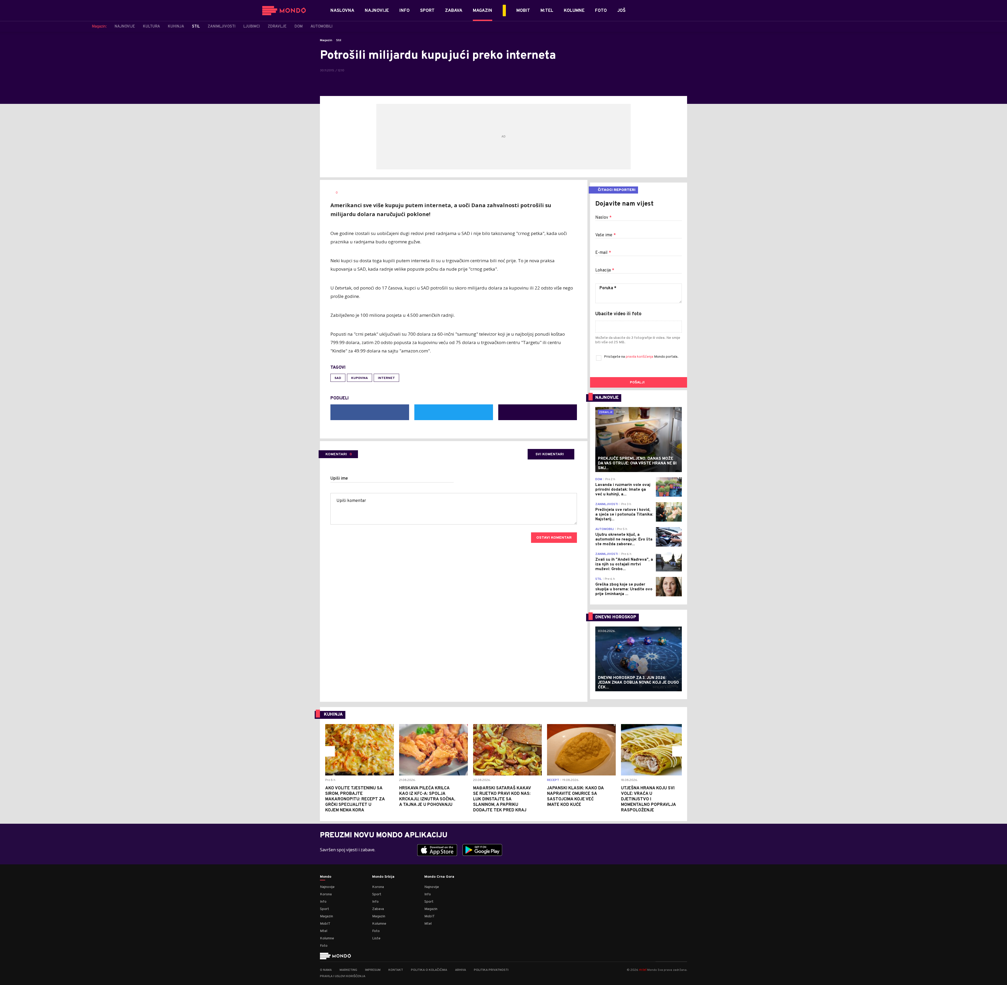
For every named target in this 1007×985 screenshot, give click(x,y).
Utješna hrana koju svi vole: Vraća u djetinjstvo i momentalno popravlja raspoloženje (648, 799)
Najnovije (327, 887)
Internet (386, 378)
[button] (329, 751)
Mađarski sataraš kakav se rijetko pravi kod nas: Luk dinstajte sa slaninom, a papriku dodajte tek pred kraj (502, 799)
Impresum (373, 970)
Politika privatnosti (491, 970)
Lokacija (604, 270)
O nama (326, 970)
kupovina (359, 378)
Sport (324, 909)
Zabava (378, 909)
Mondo (325, 877)
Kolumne (327, 938)
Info (323, 902)
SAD (338, 378)
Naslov (603, 218)
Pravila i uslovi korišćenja (342, 976)
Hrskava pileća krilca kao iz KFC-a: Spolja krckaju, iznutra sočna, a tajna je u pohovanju (427, 796)
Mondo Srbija (383, 877)
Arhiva (460, 970)
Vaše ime (605, 235)
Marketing (348, 970)
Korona (326, 894)
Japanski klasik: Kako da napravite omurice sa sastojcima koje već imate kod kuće (575, 796)
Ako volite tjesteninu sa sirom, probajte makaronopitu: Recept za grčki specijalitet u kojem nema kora (355, 799)
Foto (324, 946)
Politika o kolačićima (429, 970)
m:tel (642, 969)
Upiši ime (339, 478)
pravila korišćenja (640, 357)
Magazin (326, 40)
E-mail (603, 253)
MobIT (325, 924)
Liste (376, 938)
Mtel (323, 931)
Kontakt (395, 970)
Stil (338, 40)
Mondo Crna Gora (439, 877)
